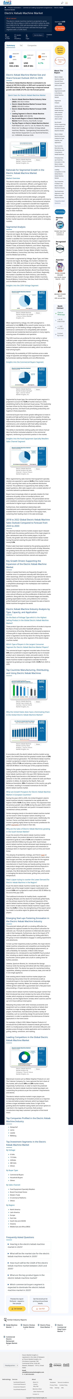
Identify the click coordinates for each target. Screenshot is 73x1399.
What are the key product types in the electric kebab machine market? (26, 1276)
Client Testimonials (38, 1391)
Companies (32, 45)
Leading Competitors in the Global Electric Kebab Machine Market (60, 174)
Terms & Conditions (63, 1382)
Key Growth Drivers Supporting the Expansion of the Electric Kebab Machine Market (60, 126)
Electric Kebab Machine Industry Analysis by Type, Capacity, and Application (60, 138)
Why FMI (35, 1386)
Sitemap (57, 1388)
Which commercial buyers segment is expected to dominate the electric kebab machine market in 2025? (26, 1287)
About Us (35, 1382)
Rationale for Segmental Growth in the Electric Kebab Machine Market (60, 93)
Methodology (60, 212)
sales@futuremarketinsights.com (33, 1372)
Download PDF (61, 61)
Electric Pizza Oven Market (45, 1326)
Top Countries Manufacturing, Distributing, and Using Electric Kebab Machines (59, 150)
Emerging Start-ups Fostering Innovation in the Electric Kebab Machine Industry (60, 162)
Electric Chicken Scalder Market (29, 1326)
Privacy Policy (54, 1385)
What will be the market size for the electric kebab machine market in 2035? (28, 1255)
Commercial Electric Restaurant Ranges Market (11, 1340)
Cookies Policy (63, 1385)
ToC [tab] (21, 45)
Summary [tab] (11, 45)
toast (42, 855)
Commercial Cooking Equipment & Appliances (37, 8)
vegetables (15, 825)
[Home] (6, 8)
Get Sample (18, 1309)
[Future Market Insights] (7, 3)
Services (14, 1379)
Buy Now (61, 28)
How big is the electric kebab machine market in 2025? (26, 1245)
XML (62, 1388)
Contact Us (36, 1394)
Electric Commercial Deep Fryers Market (61, 1328)
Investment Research (19, 1387)
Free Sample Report (60, 50)
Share (38, 160)
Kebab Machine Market (11, 1326)
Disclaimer (53, 1382)
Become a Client (37, 1389)
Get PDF (41, 1309)
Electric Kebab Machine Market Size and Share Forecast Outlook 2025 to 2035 (59, 81)
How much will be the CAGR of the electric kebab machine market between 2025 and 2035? (28, 1265)
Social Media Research (19, 1389)
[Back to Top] (68, 1383)
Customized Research (19, 1384)
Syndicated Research (19, 1382)
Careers (35, 1384)
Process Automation (14, 8)
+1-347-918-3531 (29, 1374)
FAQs (51, 1388)
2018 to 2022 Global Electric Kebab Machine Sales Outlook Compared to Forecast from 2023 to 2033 (59, 112)
